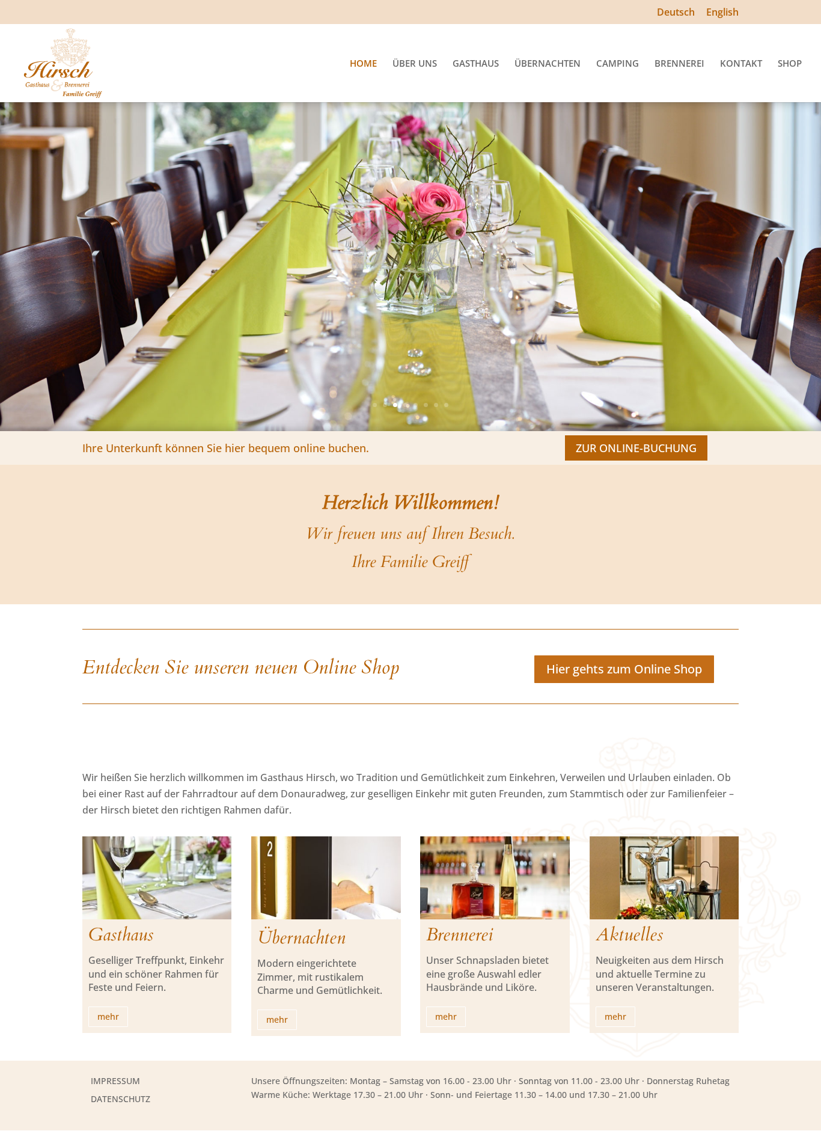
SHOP (790, 64)
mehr (108, 1016)
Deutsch (676, 13)
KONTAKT (741, 64)
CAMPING (617, 64)
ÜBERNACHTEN (547, 64)
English (722, 13)
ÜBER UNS (414, 64)
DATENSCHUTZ (120, 1099)
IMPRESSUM (115, 1081)
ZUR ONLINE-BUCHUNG (636, 448)
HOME (363, 64)
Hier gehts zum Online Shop (624, 669)
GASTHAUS (476, 64)
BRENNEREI (679, 64)
